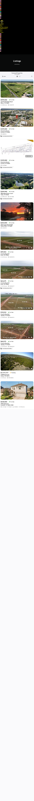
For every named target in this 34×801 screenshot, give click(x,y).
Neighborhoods (3, 28)
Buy (1, 29)
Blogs (1, 25)
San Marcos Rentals (4, 27)
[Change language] (1, 0)
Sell (0, 31)
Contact (1, 32)
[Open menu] (0, 53)
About (1, 24)
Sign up (1, 19)
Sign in (4, 19)
